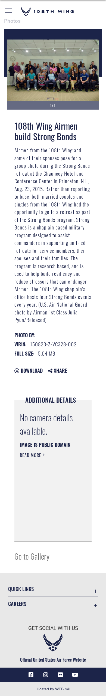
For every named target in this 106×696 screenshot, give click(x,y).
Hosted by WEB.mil (53, 689)
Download (31, 370)
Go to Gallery (31, 556)
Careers (17, 604)
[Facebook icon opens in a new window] (31, 675)
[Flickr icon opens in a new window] (60, 675)
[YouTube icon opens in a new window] (75, 675)
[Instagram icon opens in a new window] (46, 675)
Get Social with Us (53, 628)
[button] (9, 11)
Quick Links (21, 589)
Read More (31, 455)
